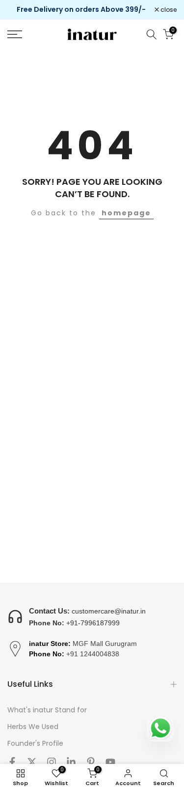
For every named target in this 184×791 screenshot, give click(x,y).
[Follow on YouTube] (110, 762)
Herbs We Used (32, 727)
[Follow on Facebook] (12, 762)
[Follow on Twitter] (32, 762)
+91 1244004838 (92, 654)
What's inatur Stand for (47, 710)
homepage (126, 213)
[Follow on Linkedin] (71, 762)
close (168, 10)
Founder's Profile (35, 743)
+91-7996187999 (93, 623)
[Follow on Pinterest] (91, 762)
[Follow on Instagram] (51, 762)
